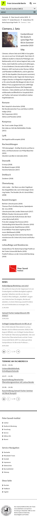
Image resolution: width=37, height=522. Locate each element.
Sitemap (6, 472)
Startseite (5, 17)
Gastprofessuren (15, 20)
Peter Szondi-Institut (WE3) (19, 17)
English (6, 492)
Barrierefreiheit (8, 469)
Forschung (7, 429)
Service (6, 433)
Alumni (6, 439)
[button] (4, 352)
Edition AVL (7, 436)
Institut (4, 20)
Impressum (7, 462)
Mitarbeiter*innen (9, 456)
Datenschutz (8, 465)
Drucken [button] (6, 485)
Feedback (7, 489)
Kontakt (6, 459)
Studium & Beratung (10, 426)
